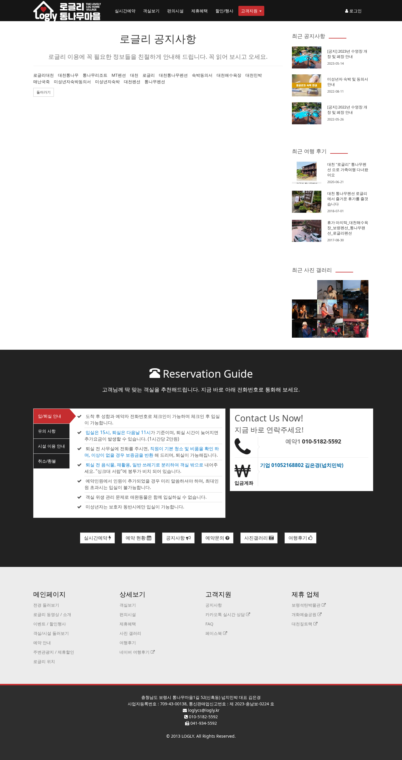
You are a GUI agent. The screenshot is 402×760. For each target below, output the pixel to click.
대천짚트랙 (302, 624)
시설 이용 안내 (51, 446)
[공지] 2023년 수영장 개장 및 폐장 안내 (347, 53)
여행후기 (298, 538)
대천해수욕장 (229, 75)
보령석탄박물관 (307, 605)
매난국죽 (41, 81)
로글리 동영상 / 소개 (52, 614)
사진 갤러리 (130, 633)
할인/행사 (224, 11)
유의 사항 (47, 431)
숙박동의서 (202, 75)
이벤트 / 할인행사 (49, 624)
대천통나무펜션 (173, 75)
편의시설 (175, 11)
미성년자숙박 (107, 81)
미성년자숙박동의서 (72, 81)
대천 (134, 75)
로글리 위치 (44, 661)
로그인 (355, 11)
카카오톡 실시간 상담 (225, 614)
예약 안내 (42, 642)
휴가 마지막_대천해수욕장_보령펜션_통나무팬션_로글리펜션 (347, 228)
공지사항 (176, 538)
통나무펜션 (154, 81)
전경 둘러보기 (46, 605)
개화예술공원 (305, 614)
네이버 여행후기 (135, 652)
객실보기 (151, 11)
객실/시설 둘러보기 (51, 633)
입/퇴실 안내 (49, 416)
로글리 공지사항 (157, 38)
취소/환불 (47, 461)
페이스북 (214, 633)
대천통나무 (68, 75)
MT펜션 (119, 75)
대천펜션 (132, 81)
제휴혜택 (199, 11)
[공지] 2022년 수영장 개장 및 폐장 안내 (347, 109)
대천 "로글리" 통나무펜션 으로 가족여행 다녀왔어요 (347, 170)
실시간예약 (125, 11)
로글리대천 (43, 75)
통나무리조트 (95, 75)
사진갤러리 (256, 538)
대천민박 (253, 75)
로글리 (148, 75)
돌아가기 (43, 92)
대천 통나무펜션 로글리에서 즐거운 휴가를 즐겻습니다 (347, 199)
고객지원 (250, 11)
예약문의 (215, 538)
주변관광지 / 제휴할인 (53, 652)
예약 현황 (136, 538)
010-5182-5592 (321, 441)
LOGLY (188, 736)
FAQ (209, 624)
